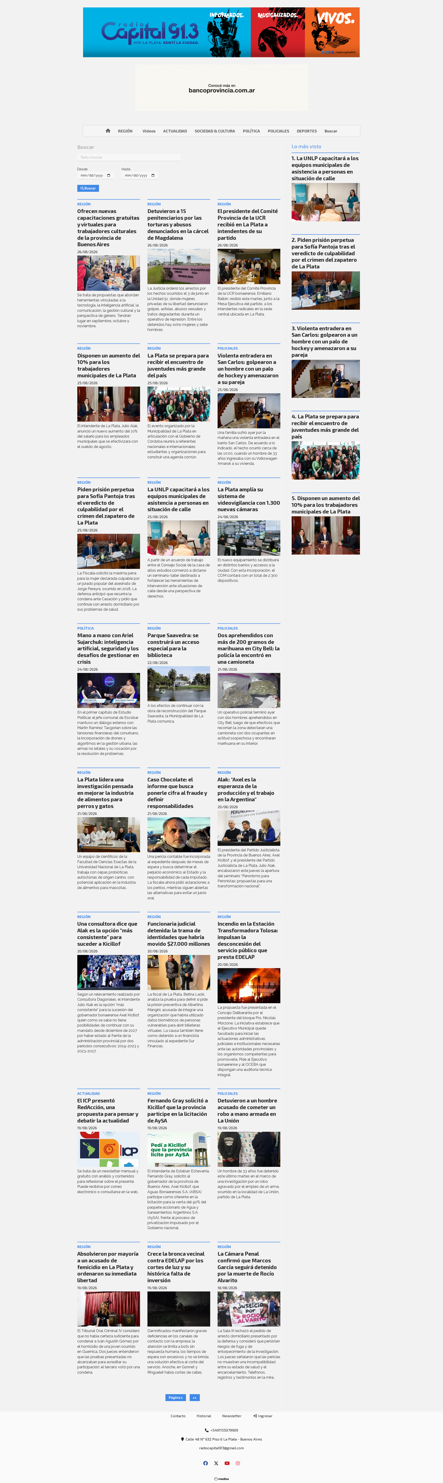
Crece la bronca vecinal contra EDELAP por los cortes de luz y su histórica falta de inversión (175, 1266)
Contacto (178, 1416)
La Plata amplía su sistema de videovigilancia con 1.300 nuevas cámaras (249, 499)
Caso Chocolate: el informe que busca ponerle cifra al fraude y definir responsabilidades (177, 792)
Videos (149, 131)
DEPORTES (307, 131)
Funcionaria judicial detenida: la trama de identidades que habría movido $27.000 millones (178, 933)
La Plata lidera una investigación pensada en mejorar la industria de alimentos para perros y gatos (105, 792)
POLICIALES (278, 131)
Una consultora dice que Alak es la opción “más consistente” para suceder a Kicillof (107, 933)
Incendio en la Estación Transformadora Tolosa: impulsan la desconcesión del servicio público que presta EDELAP (248, 940)
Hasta (126, 169)
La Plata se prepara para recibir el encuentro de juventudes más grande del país (178, 365)
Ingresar (264, 1416)
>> (195, 1397)
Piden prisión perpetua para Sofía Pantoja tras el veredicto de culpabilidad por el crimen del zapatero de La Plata (106, 506)
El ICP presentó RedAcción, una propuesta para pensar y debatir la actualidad (107, 1110)
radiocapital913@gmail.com (221, 1448)
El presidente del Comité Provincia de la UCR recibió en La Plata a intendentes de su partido (248, 224)
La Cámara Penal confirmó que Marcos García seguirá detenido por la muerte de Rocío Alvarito (247, 1266)
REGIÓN (125, 131)
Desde (82, 169)
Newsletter (232, 1416)
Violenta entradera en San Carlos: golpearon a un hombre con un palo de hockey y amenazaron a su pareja (248, 368)
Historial (204, 1416)
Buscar (331, 131)
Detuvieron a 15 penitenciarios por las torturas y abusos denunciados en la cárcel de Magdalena (177, 224)
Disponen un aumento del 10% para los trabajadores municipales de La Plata (108, 365)
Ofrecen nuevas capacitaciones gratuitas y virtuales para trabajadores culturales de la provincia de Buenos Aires (108, 227)
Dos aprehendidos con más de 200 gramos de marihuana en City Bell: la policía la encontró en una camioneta (249, 648)
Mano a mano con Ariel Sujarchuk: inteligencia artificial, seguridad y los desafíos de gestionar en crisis (108, 648)
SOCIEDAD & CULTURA (215, 131)
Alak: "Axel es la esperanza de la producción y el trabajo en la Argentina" (246, 789)
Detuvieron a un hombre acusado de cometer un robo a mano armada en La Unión (247, 1110)
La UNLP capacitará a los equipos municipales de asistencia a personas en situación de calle (178, 499)
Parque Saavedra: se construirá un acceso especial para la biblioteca (173, 645)
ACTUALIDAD (175, 131)
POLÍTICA (251, 131)
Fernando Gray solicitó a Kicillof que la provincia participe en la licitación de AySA (177, 1110)
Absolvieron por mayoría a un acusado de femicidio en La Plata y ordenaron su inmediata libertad (107, 1266)
